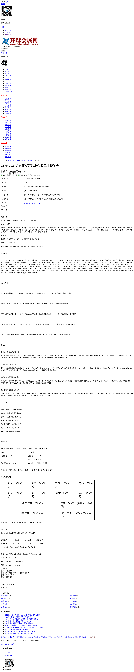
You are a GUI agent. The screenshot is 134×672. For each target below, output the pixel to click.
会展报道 (4, 95)
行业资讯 (4, 46)
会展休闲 (8, 87)
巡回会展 (8, 129)
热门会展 (8, 125)
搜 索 (3, 51)
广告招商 (4, 53)
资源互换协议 (19, 637)
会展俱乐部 (9, 92)
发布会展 (35, 637)
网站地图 (78, 637)
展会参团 (8, 73)
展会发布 (8, 71)
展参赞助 (8, 77)
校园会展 (8, 135)
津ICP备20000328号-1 (8, 644)
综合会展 (8, 127)
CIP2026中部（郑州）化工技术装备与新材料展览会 (22, 615)
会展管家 (8, 83)
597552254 (8, 655)
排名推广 (85, 637)
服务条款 (28, 637)
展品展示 (8, 107)
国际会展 (8, 120)
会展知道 (8, 89)
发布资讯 (42, 637)
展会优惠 (8, 75)
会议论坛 (17, 46)
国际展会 (73, 595)
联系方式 (11, 637)
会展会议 (8, 150)
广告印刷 (31, 160)
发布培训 (56, 637)
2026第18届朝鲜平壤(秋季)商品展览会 (18, 629)
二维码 (3, 27)
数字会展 (8, 105)
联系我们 (8, 32)
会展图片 (8, 111)
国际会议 (8, 146)
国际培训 (8, 153)
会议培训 (4, 143)
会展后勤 (8, 85)
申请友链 (92, 637)
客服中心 (8, 34)
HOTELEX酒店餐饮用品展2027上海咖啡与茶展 (21, 625)
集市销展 (8, 137)
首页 (6, 69)
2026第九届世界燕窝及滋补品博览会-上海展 (20, 631)
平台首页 (8, 30)
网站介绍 (4, 637)
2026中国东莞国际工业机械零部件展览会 (19, 623)
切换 (6, 2)
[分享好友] (22, 175)
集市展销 (73, 604)
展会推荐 (8, 79)
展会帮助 (70, 637)
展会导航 (10, 46)
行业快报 (8, 101)
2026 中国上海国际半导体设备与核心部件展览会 (21, 619)
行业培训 (8, 155)
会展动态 (8, 103)
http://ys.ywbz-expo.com (32, 203)
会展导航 (4, 117)
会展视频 (8, 113)
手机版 (3, 4)
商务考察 (8, 157)
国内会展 (8, 123)
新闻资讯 (8, 99)
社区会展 (8, 133)
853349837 (8, 652)
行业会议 (8, 148)
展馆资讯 (8, 109)
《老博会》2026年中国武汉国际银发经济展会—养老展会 (24, 627)
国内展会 (23, 160)
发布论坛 (49, 637)
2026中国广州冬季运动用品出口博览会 (18, 621)
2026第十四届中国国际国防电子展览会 (18, 617)
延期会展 (8, 139)
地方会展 (8, 131)
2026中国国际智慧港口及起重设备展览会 (19, 633)
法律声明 (63, 637)
